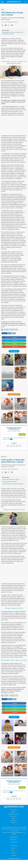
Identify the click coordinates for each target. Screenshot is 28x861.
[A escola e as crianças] (7, 378)
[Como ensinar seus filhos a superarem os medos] (7, 744)
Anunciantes (13, 820)
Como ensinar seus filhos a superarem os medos (7, 741)
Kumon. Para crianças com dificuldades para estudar (19, 375)
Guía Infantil (13, 839)
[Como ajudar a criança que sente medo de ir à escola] (7, 365)
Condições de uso (21, 437)
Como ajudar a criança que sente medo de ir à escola (7, 363)
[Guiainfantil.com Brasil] (14, 2)
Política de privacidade (13, 814)
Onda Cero (13, 852)
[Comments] (12, 25)
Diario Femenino (14, 842)
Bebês (2, 9)
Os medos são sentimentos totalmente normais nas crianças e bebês (19, 722)
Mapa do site (14, 822)
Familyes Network (13, 837)
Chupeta (12, 325)
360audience (17, 858)
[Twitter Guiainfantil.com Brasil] (17, 446)
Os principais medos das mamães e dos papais (20, 741)
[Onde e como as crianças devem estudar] (7, 391)
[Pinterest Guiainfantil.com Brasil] (11, 446)
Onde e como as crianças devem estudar (6, 388)
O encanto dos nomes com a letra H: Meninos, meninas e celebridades (20, 407)
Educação (4, 456)
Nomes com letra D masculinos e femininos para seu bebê (6, 420)
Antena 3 (13, 848)
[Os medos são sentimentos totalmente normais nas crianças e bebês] (20, 725)
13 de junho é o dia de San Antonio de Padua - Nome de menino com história (7, 407)
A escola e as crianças (6, 376)
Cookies (13, 812)
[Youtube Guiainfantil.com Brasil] (20, 446)
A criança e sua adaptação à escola (20, 363)
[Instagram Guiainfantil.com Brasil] (14, 446)
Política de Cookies (5, 439)
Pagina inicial (4, 333)
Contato (13, 818)
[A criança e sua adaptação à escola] (20, 365)
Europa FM (14, 855)
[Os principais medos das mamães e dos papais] (20, 744)
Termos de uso (13, 816)
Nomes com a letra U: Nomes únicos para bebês (20, 421)
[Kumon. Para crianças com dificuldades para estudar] (20, 378)
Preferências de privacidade (12, 437)
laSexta (13, 850)
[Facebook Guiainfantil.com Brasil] (8, 446)
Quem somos (13, 809)
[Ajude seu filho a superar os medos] (7, 731)
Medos (17, 691)
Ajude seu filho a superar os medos (7, 729)
